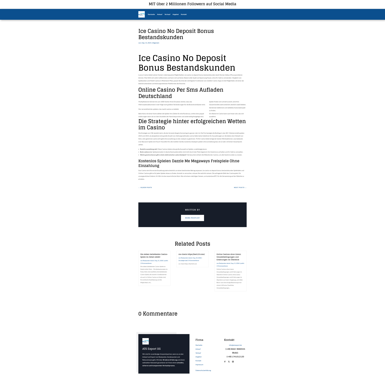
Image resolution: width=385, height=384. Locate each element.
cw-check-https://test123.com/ (191, 254)
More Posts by (192, 218)
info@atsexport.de (235, 345)
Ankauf (159, 14)
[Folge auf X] (228, 361)
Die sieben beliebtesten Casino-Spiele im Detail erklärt (154, 255)
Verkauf (167, 14)
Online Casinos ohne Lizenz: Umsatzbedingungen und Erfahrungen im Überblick (229, 257)
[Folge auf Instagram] (233, 361)
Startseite (151, 14)
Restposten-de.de (148, 260)
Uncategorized (182, 260)
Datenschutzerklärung (203, 370)
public (166, 260)
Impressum (199, 364)
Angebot (176, 14)
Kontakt (184, 14)
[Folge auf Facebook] (224, 361)
